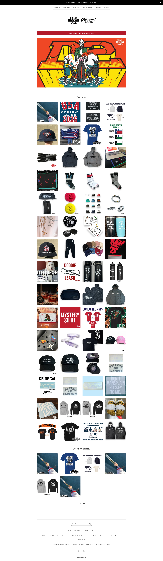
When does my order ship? (71, 7)
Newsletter (89, 544)
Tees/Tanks (93, 536)
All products (81, 503)
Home (69, 531)
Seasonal (118, 536)
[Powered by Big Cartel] (81, 557)
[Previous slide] (39, 61)
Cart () (106, 7)
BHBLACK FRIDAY (48, 536)
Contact (98, 7)
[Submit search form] (90, 524)
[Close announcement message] (160, 2)
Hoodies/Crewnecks (106, 536)
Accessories (81, 539)
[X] (84, 551)
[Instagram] (79, 551)
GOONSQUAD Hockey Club (78, 536)
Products (57, 7)
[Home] (81, 20)
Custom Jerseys (88, 7)
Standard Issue (61, 536)
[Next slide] (123, 61)
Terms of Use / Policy (103, 544)
